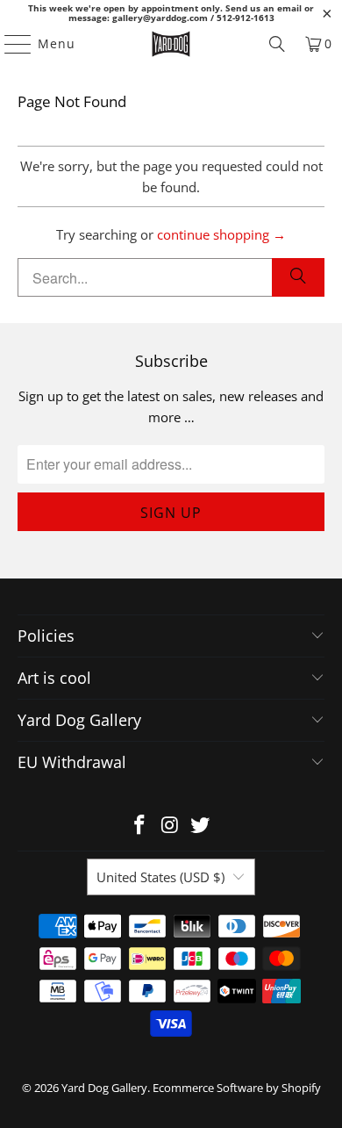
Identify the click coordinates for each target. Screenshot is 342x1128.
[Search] (277, 43)
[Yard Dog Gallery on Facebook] (139, 825)
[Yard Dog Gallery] (171, 43)
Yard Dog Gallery (104, 1088)
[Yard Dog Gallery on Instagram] (170, 825)
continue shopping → (221, 234)
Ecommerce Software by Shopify (237, 1088)
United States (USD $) (160, 877)
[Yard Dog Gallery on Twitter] (201, 825)
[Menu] (9, 43)
